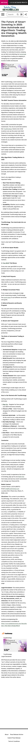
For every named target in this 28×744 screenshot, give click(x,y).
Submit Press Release (14, 738)
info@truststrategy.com (12, 489)
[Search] (18, 14)
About (6, 734)
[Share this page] (26, 14)
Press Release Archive (16, 734)
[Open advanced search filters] (21, 14)
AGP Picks (4, 2)
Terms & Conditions (14, 741)
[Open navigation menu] (2, 14)
